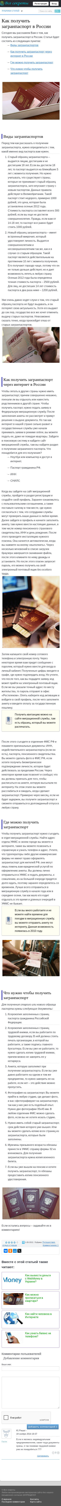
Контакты (34, 1499)
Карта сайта (35, 1502)
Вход (54, 4)
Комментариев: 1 (51, 1245)
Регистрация (41, 4)
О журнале (7, 1499)
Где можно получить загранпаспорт (31, 62)
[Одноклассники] (10, 1251)
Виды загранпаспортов (24, 45)
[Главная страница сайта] (14, 3)
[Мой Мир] (15, 1251)
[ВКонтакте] (6, 1251)
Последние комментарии (13, 1502)
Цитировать (43, 1456)
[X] (19, 1251)
